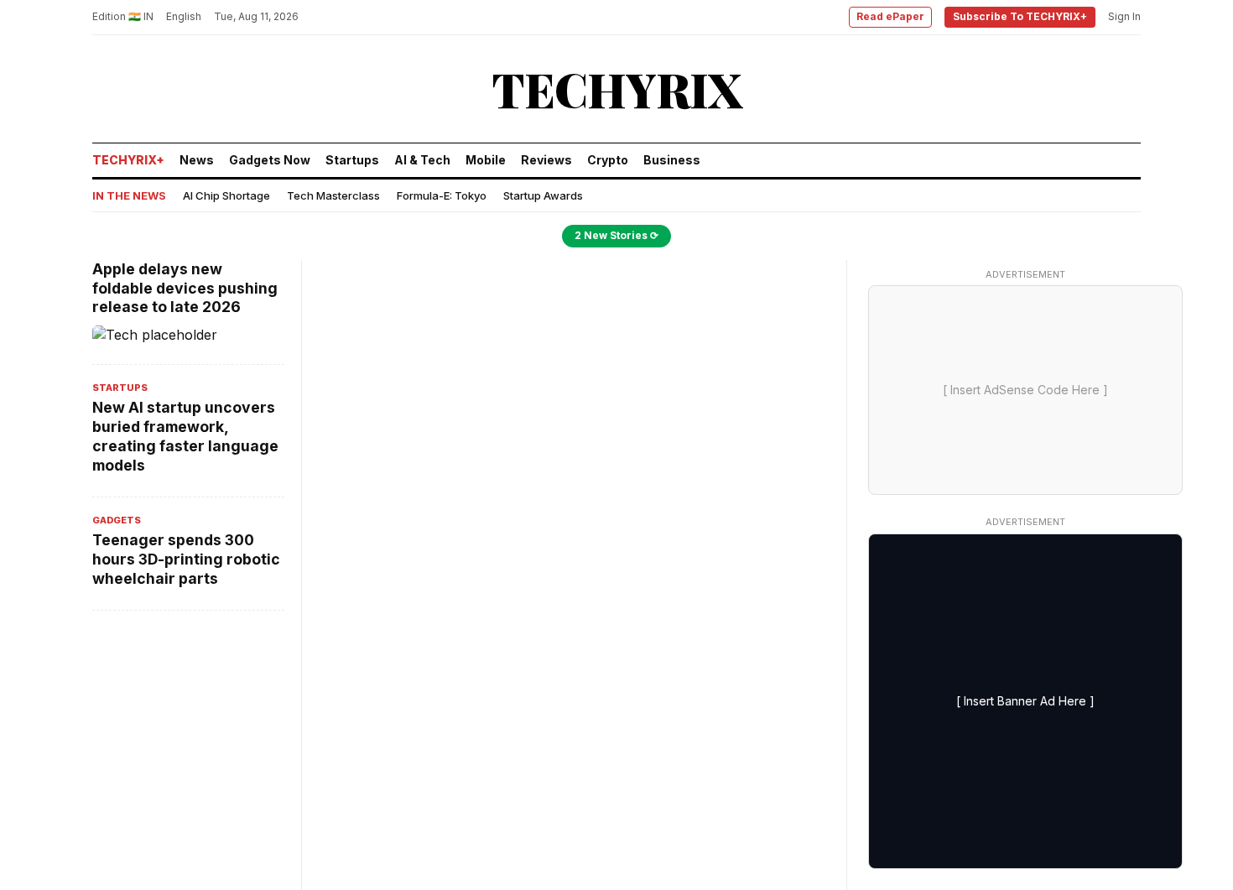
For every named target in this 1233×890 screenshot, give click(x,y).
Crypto (607, 160)
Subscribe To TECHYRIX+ (1020, 16)
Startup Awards (543, 195)
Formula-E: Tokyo (441, 195)
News (196, 160)
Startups (352, 160)
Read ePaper (890, 16)
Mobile (486, 160)
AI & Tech (422, 160)
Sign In (1124, 16)
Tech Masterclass (333, 195)
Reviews (546, 160)
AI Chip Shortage (226, 195)
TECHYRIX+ (128, 160)
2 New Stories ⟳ (616, 235)
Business (671, 160)
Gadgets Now (269, 160)
